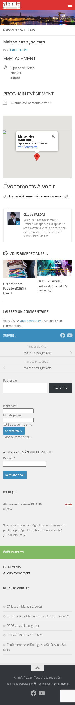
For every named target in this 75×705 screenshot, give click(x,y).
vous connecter (30, 321)
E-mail (9, 458)
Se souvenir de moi (20, 424)
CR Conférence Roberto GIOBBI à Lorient (14, 288)
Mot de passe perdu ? (18, 437)
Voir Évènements (27, 146)
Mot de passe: (12, 415)
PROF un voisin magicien (23, 626)
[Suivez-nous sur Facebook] (62, 335)
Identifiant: (10, 406)
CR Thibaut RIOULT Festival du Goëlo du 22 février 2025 (53, 286)
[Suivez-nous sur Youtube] (69, 335)
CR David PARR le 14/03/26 (24, 635)
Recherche (10, 381)
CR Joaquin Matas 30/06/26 (24, 606)
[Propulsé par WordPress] (34, 683)
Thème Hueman (60, 683)
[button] (37, 157)
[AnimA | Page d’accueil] (14, 5)
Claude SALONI (18, 50)
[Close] (53, 136)
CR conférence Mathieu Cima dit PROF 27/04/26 (38, 616)
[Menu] (70, 5)
